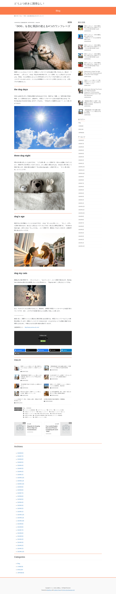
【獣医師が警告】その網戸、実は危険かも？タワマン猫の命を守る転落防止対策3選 (92, 102)
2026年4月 (81, 153)
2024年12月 (82, 206)
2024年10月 (82, 213)
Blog (70, 22)
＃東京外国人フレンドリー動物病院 (54, 415)
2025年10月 (82, 173)
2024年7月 (81, 223)
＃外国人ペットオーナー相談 (30, 413)
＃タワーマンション (41, 410)
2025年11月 (81, 170)
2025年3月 (81, 196)
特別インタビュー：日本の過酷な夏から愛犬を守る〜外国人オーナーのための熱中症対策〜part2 (92, 55)
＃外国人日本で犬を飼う (44, 413)
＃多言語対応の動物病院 (39, 415)
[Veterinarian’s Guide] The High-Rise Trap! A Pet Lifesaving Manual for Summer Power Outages (93, 73)
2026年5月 (81, 150)
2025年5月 (81, 190)
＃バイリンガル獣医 (59, 410)
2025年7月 (81, 183)
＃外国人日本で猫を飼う (57, 413)
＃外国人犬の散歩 (28, 415)
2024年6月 (81, 226)
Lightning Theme (57, 590)
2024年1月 (81, 242)
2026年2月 (81, 160)
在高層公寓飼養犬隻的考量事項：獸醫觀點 (54, 399)
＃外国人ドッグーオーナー (30, 411)
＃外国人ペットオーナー (43, 411)
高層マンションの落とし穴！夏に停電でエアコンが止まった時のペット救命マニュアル (31, 368)
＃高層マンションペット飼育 (40, 417)
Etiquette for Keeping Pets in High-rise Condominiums (33, 427)
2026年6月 (81, 147)
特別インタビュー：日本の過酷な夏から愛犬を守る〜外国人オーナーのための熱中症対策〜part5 (92, 27)
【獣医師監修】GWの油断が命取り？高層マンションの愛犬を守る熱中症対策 (92, 111)
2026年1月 (81, 163)
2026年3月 (81, 156)
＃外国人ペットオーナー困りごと (58, 411)
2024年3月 (81, 236)
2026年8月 (81, 140)
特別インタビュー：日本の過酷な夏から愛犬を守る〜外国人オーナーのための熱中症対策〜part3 (92, 46)
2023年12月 (82, 246)
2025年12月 (82, 166)
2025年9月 (81, 176)
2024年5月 (81, 229)
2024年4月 (81, 232)
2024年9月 (81, 216)
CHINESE (81, 126)
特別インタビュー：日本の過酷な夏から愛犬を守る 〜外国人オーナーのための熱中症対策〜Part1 (92, 64)
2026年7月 (81, 143)
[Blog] (20, 425)
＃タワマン (50, 410)
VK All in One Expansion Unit (68, 590)
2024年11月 (81, 209)
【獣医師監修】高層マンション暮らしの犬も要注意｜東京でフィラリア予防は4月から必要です (31, 377)
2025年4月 (81, 193)
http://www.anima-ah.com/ (32, 327)
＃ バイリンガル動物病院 (29, 410)
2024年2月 (81, 239)
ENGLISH (81, 129)
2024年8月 (81, 219)
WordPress (49, 590)
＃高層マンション (28, 417)
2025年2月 (81, 199)
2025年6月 (81, 186)
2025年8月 (81, 180)
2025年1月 (81, 203)
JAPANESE (28, 408)
